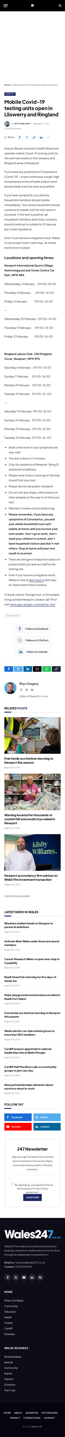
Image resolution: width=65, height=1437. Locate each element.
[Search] (60, 6)
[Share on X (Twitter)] (27, 137)
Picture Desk (50, 1413)
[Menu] (5, 6)
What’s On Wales (13, 1300)
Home (7, 85)
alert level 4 (36, 580)
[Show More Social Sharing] (48, 137)
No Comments (14, 128)
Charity (8, 1322)
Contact (49, 1418)
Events (8, 1373)
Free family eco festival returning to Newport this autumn (28, 760)
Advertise (32, 1413)
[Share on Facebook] (20, 137)
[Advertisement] (32, 47)
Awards (8, 1362)
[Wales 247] (32, 5)
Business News (12, 1356)
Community (11, 1306)
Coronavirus (13, 615)
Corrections (31, 1418)
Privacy (15, 1418)
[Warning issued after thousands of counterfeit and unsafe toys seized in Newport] (32, 792)
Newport (10, 94)
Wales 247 (36, 1426)
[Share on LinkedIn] (41, 137)
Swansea (9, 1333)
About (18, 1413)
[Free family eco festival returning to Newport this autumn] (32, 735)
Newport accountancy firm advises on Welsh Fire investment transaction (31, 877)
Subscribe (32, 1197)
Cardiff (8, 1328)
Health (8, 1317)
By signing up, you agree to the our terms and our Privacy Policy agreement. (34, 1188)
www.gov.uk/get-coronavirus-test (32, 604)
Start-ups (9, 1390)
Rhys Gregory (23, 123)
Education (10, 1311)
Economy (9, 1384)
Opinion (8, 1378)
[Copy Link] (34, 137)
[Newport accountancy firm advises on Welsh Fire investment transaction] (32, 852)
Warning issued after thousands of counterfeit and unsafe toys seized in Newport (29, 819)
